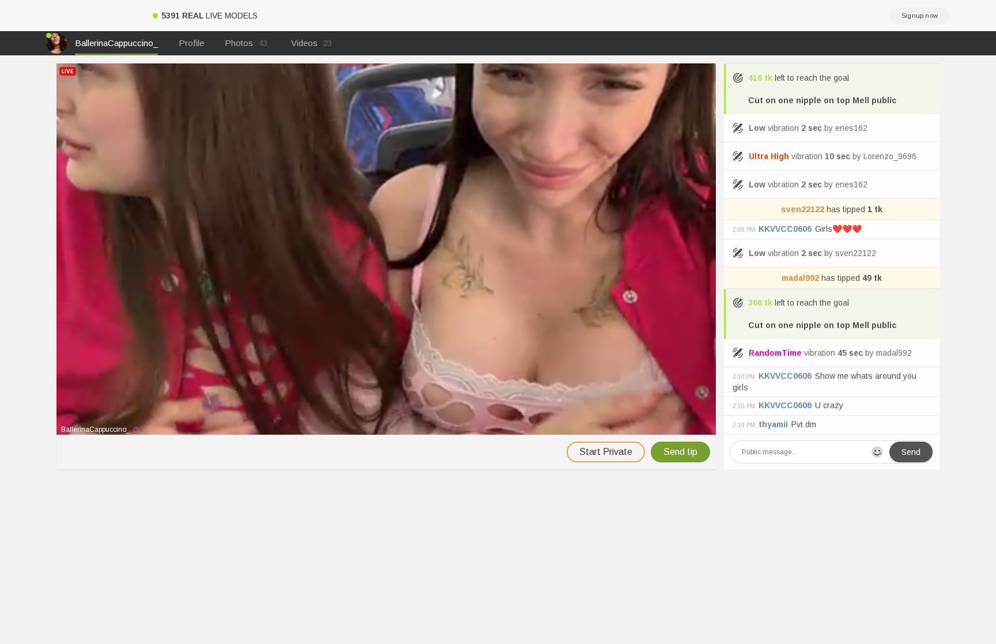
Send (910, 452)
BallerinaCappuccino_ (116, 43)
